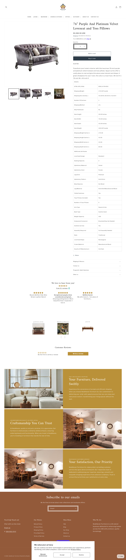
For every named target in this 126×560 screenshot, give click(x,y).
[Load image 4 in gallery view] (48, 94)
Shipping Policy (38, 530)
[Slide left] (6, 94)
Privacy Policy (38, 527)
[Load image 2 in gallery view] (25, 94)
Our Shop (66, 530)
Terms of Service (39, 536)
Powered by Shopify (25, 556)
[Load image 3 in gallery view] (36, 94)
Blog (64, 527)
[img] (63, 286)
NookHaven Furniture (14, 556)
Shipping (75, 35)
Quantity (75, 42)
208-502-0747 (11, 531)
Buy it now (92, 58)
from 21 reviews (62, 288)
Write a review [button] (78, 354)
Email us (7, 528)
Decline (81, 555)
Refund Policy (38, 524)
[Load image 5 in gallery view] (59, 94)
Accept (62, 555)
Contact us (66, 536)
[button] (6, 7)
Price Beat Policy (39, 533)
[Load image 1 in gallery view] (13, 94)
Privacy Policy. (76, 549)
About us (66, 533)
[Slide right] (67, 94)
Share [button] (77, 255)
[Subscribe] (75, 508)
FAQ (64, 524)
